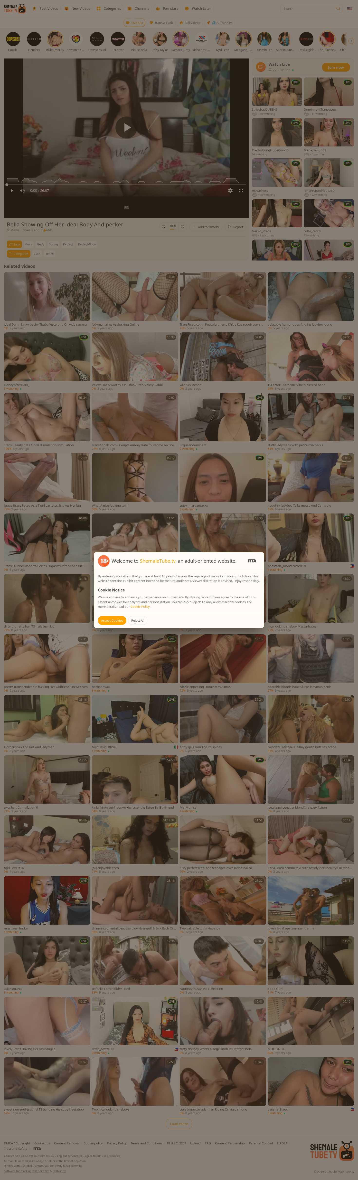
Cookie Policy (141, 606)
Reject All (137, 620)
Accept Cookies (112, 620)
